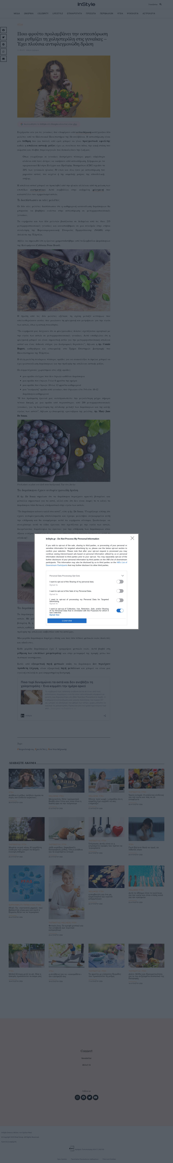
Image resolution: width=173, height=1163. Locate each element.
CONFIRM (67, 621)
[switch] (120, 581)
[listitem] (86, 575)
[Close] (133, 539)
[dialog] (86, 581)
